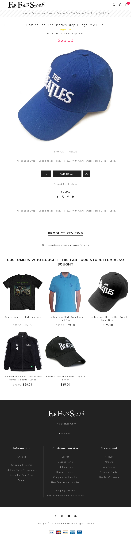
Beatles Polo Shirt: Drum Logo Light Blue (65, 319)
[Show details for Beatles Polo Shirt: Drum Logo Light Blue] (65, 292)
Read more (65, 433)
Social (65, 191)
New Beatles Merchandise (65, 482)
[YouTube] (68, 516)
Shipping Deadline (65, 490)
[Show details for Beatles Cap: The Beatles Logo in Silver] (65, 352)
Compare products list (65, 477)
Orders (109, 462)
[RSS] (75, 516)
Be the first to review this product (65, 33)
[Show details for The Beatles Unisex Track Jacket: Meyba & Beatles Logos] (23, 352)
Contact (22, 480)
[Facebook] (55, 516)
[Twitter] (62, 516)
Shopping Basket (109, 472)
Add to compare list (86, 174)
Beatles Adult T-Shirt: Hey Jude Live (22, 319)
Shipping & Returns (21, 465)
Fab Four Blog (65, 467)
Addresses (109, 467)
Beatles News (65, 462)
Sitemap (21, 456)
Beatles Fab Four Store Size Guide (65, 495)
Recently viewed (65, 472)
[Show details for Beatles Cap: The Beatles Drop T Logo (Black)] (108, 292)
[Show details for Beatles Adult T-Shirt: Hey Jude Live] (23, 292)
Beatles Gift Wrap (109, 477)
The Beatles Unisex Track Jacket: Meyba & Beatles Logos (23, 378)
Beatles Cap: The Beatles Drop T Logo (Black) (108, 319)
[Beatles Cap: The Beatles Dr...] (11, 25)
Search (65, 456)
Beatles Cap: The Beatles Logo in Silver (65, 378)
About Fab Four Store (21, 475)
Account (109, 456)
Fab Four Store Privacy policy (22, 470)
